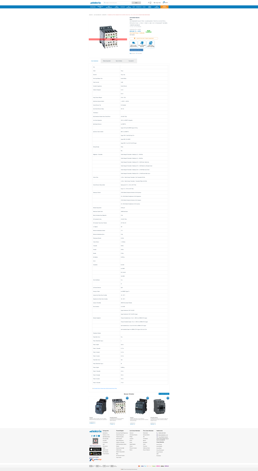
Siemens (91, 417)
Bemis (131, 449)
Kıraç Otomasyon (160, 450)
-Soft (122, 469)
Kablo (144, 6)
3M (143, 436)
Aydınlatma (92, 6)
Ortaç (144, 444)
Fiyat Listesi (118, 457)
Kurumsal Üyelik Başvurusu (122, 433)
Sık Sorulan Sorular (120, 455)
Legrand (131, 438)
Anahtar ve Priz (100, 7)
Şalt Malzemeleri (109, 7)
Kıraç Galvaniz (160, 451)
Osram (131, 446)
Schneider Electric (113, 417)
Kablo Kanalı (149, 7)
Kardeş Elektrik (146, 434)
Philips (131, 436)
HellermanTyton (146, 448)
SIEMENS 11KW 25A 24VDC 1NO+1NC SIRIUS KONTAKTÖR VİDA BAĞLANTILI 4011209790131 (98, 419)
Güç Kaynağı (117, 7)
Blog (117, 453)
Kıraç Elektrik (159, 446)
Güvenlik (123, 6)
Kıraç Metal (159, 448)
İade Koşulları (119, 438)
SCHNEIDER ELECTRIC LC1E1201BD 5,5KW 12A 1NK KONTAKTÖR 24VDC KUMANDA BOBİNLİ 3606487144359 (159, 419)
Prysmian (145, 446)
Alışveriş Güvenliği (120, 448)
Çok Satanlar (157, 7)
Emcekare (159, 455)
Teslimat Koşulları (120, 436)
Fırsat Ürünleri (164, 7)
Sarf (134, 6)
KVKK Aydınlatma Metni (121, 444)
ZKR (157, 453)
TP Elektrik (145, 438)
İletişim (117, 446)
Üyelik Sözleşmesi (120, 434)
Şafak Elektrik (132, 444)
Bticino (144, 440)
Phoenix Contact (133, 448)
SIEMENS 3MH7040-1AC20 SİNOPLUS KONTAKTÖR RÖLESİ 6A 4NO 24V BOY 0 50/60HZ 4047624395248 (139, 419)
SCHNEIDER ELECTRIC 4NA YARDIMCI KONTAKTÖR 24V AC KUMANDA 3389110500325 (117, 419)
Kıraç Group (159, 444)
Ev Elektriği (129, 7)
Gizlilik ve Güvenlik (120, 442)
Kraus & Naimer (146, 449)
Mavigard (145, 442)
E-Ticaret (125, 469)
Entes (131, 442)
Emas (131, 440)
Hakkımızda (118, 449)
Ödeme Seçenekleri (120, 451)
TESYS (131, 19)
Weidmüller (145, 433)
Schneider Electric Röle (112, 388)
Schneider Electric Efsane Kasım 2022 (101, 388)
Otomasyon (138, 6)
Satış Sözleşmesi (119, 440)
